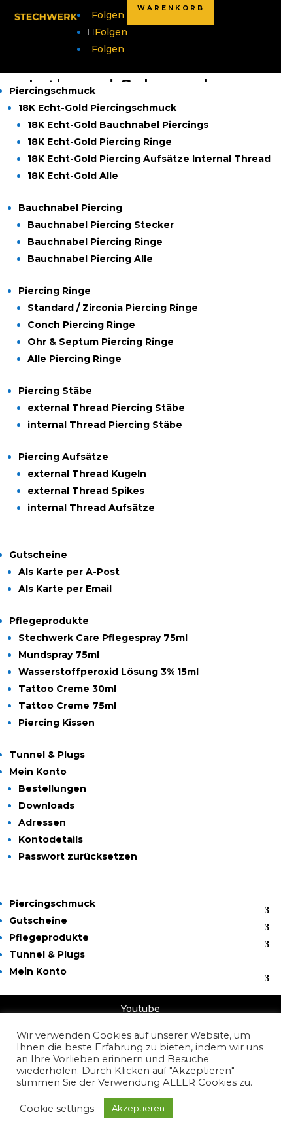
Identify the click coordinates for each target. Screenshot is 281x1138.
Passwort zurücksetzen (77, 856)
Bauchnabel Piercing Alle (90, 259)
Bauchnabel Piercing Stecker (100, 225)
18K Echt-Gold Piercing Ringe (99, 142)
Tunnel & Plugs (47, 754)
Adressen (42, 822)
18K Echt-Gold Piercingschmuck (97, 108)
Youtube (140, 1009)
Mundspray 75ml (58, 654)
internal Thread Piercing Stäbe (104, 425)
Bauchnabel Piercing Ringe (95, 242)
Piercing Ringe (54, 291)
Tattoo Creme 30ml (67, 688)
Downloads (46, 805)
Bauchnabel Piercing (70, 208)
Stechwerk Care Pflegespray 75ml (103, 637)
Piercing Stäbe (55, 391)
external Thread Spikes (85, 490)
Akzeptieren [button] (138, 1108)
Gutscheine (38, 555)
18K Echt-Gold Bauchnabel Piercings (117, 125)
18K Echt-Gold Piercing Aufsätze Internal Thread (149, 159)
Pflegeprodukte (49, 620)
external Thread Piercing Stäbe (106, 408)
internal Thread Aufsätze (91, 507)
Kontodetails (50, 839)
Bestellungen (52, 788)
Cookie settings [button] (57, 1108)
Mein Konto (38, 771)
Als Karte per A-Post (69, 571)
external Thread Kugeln (86, 474)
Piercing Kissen (56, 722)
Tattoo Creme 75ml (67, 705)
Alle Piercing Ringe (74, 359)
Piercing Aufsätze (63, 457)
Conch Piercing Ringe (81, 325)
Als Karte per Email (65, 588)
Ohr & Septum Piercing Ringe (100, 342)
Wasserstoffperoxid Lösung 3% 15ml (108, 671)
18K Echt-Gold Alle (72, 176)
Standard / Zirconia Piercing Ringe (112, 308)
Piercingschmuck (52, 91)
